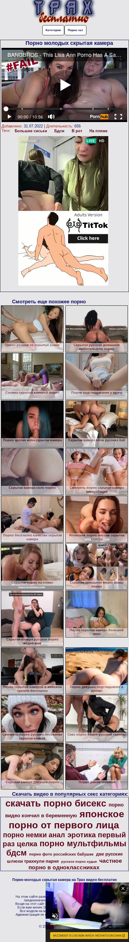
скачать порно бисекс (55, 803)
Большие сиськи (31, 131)
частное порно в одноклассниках (75, 864)
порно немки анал (34, 835)
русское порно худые (79, 861)
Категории (53, 30)
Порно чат (75, 30)
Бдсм (59, 131)
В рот (77, 131)
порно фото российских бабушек (61, 854)
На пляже (98, 131)
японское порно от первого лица (66, 819)
